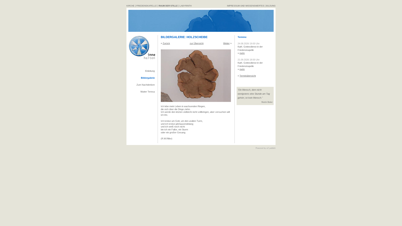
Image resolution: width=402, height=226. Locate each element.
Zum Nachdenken (146, 84)
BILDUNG (271, 6)
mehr (242, 53)
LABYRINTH (186, 6)
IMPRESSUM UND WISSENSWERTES (245, 6)
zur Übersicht (197, 43)
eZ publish (271, 148)
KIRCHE (130, 6)
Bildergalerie (148, 78)
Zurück (166, 43)
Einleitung (150, 71)
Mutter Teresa (147, 91)
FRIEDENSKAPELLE (146, 6)
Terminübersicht (248, 75)
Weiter (226, 43)
